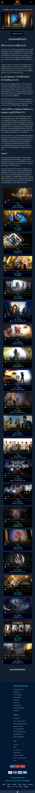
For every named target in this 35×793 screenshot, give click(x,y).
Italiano (19, 784)
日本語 (20, 786)
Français (9, 784)
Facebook (12, 766)
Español (14, 784)
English (4, 784)
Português (30, 784)
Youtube (23, 766)
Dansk (8, 786)
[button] (17, 196)
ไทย (13, 786)
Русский (26, 786)
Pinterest (17, 766)
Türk (16, 786)
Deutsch (25, 784)
